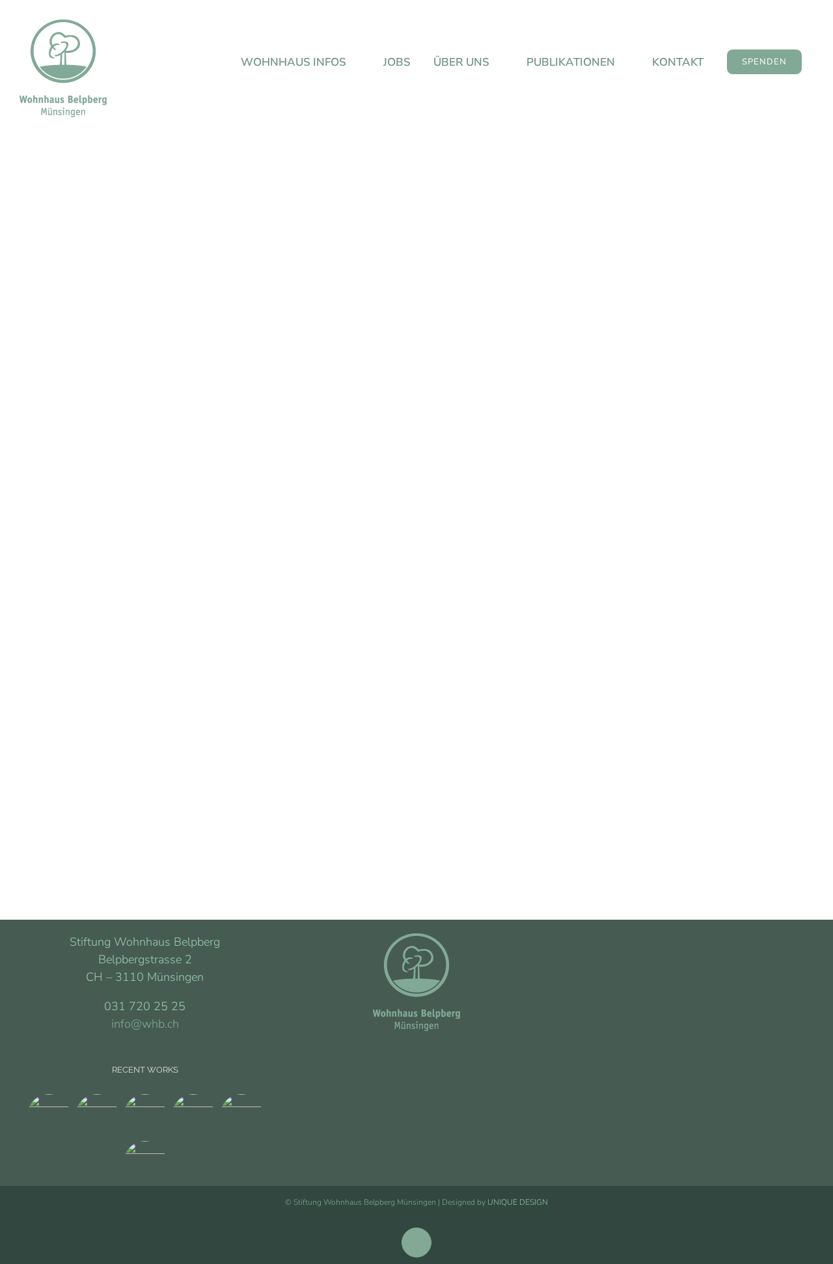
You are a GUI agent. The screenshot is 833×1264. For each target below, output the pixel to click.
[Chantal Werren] (241, 1115)
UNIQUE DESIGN (517, 1202)
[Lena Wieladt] (96, 1115)
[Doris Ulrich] (416, 494)
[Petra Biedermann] (144, 1162)
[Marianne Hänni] (48, 1115)
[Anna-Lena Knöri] (144, 1115)
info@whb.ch (145, 1024)
